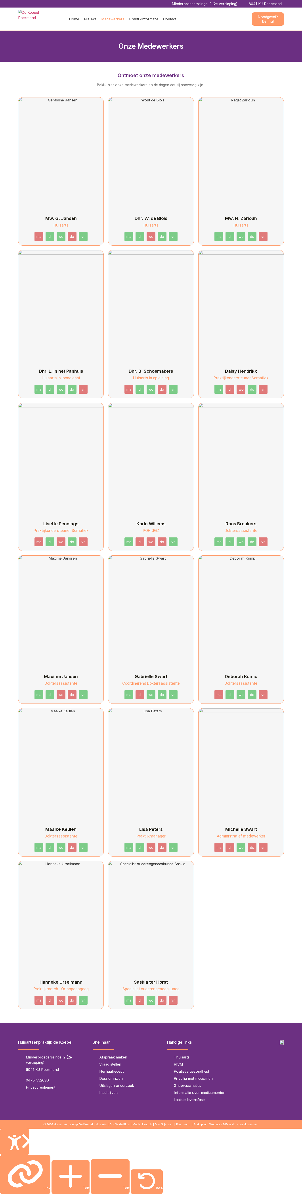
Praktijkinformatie (143, 19)
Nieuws (90, 19)
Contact (169, 19)
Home (74, 19)
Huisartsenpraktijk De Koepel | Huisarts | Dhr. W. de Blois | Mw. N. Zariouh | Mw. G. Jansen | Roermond (122, 1124)
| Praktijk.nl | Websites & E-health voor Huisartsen (224, 1124)
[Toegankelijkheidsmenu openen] (14, 1142)
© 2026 (48, 1124)
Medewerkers (112, 19)
